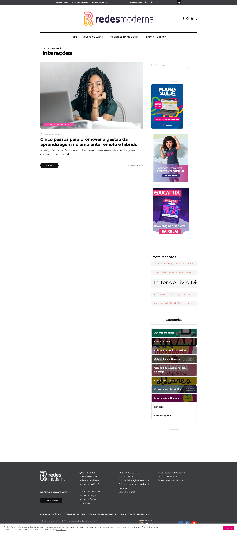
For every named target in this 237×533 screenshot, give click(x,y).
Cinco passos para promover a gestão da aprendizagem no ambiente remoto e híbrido (89, 142)
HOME (74, 37)
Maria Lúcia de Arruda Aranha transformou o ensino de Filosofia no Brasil (175, 303)
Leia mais (49, 165)
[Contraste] (157, 2)
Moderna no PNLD (89, 484)
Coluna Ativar (126, 476)
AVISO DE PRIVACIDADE (103, 514)
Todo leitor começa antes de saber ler (173, 263)
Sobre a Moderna (88, 476)
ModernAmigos (87, 495)
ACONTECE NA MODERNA (125, 37)
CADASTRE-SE (51, 500)
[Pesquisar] (185, 65)
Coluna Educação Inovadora (58, 125)
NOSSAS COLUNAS (92, 37)
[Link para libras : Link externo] (179, 2)
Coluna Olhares (127, 492)
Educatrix (84, 503)
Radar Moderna (156, 37)
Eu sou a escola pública (170, 480)
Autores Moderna (167, 476)
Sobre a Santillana (89, 480)
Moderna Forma (88, 499)
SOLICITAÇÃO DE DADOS (135, 514)
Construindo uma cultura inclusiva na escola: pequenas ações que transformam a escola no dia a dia (175, 272)
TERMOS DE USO (75, 514)
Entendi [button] (228, 528)
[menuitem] (64, 2)
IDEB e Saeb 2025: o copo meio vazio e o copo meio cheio (175, 294)
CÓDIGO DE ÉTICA (50, 514)
